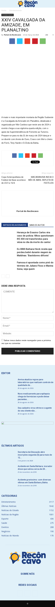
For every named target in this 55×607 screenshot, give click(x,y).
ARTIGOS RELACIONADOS (14, 225)
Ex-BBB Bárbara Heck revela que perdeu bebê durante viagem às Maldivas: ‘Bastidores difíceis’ (34, 252)
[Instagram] (27, 593)
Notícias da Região (10, 514)
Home (3, 10)
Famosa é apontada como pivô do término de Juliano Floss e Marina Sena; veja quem (35, 265)
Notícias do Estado (10, 510)
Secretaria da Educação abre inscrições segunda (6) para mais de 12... (35, 455)
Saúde (4, 523)
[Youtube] (35, 593)
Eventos (5, 527)
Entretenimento (7, 15)
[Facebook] (20, 593)
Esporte (4, 518)
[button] (51, 4)
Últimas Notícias (8, 506)
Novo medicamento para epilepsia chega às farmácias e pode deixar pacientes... (34, 396)
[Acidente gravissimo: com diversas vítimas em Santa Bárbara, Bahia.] (8, 483)
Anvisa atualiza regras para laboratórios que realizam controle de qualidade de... (35, 382)
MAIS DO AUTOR (37, 225)
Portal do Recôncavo (12, 35)
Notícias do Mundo (10, 535)
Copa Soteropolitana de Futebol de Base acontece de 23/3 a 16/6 (13, 180)
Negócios (5, 531)
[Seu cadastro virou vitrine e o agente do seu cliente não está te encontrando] (8, 411)
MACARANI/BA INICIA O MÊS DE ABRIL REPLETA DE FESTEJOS (41, 180)
